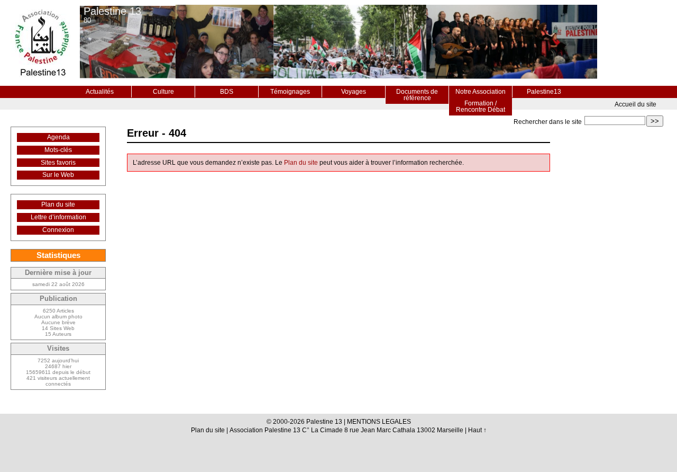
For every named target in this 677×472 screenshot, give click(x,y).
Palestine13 (544, 91)
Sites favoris (58, 162)
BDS (226, 91)
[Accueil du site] (42, 43)
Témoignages (290, 91)
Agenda (58, 137)
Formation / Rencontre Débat (480, 106)
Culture (163, 91)
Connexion (58, 230)
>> (655, 121)
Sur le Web (58, 175)
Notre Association (480, 91)
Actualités (100, 91)
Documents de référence (417, 95)
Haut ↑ (477, 430)
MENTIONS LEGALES (379, 421)
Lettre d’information (58, 217)
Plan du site (301, 162)
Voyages (353, 91)
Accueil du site (635, 104)
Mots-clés (58, 150)
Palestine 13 (112, 11)
